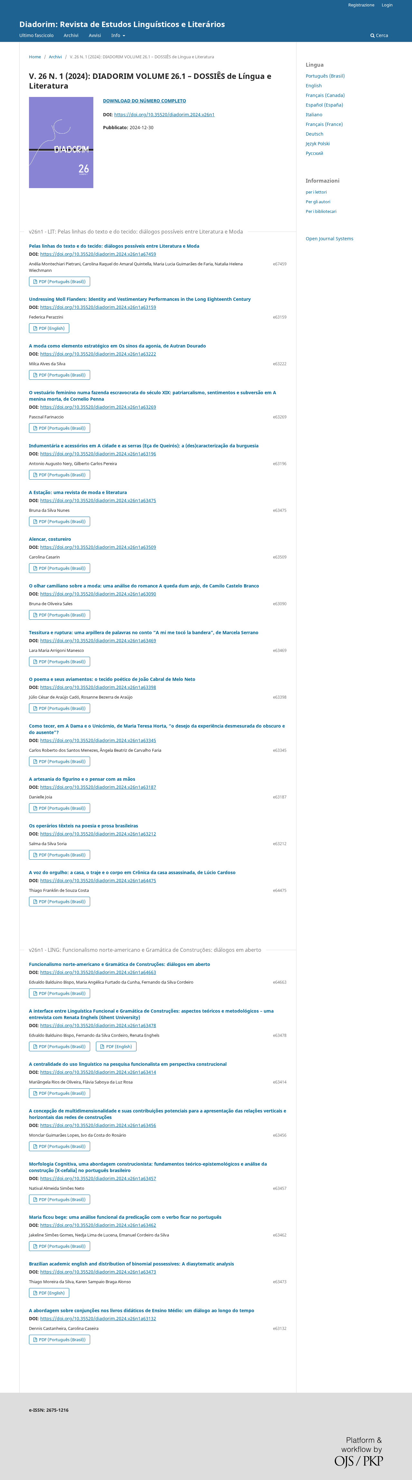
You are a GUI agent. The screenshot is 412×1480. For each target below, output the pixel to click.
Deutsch (314, 134)
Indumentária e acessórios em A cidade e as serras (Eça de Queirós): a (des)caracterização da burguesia (143, 446)
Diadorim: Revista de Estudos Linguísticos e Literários (122, 24)
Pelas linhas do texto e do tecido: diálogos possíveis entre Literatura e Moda (114, 246)
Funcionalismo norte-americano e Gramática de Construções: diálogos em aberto (119, 964)
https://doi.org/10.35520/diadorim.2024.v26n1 (164, 114)
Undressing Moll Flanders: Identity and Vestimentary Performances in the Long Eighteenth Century (140, 299)
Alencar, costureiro (50, 539)
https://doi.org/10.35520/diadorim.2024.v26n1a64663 (98, 972)
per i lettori (316, 192)
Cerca (381, 35)
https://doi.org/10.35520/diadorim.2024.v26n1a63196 (98, 454)
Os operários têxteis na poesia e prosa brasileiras (83, 826)
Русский (314, 153)
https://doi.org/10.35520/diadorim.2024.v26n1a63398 (98, 687)
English (314, 85)
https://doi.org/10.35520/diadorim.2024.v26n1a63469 (98, 640)
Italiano (314, 114)
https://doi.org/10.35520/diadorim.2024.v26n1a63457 (98, 1178)
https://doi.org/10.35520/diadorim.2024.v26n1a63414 (98, 1072)
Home (35, 57)
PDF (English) (51, 328)
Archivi (71, 35)
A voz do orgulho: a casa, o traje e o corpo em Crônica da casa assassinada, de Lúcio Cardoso (132, 872)
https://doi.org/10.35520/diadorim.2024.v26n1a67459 (98, 254)
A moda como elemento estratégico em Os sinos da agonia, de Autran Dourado (117, 346)
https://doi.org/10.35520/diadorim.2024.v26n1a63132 (98, 1318)
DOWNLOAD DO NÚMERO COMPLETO (144, 101)
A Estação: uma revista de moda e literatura (78, 492)
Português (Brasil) (325, 76)
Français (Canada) (325, 95)
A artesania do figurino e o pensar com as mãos (82, 779)
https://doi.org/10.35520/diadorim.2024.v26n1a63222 (98, 354)
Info (116, 35)
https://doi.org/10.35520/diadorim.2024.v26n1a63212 (98, 834)
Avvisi (95, 35)
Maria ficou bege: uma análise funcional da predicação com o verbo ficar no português (125, 1217)
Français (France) (324, 124)
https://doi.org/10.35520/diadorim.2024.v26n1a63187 (98, 787)
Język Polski (318, 143)
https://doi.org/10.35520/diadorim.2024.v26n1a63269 (98, 407)
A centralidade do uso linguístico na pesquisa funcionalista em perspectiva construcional (128, 1064)
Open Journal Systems (329, 238)
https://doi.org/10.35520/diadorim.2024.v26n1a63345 (98, 740)
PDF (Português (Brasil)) (62, 281)
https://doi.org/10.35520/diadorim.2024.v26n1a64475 (98, 880)
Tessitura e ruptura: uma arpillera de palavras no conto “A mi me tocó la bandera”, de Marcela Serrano (143, 632)
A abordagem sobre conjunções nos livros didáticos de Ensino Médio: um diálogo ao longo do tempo (141, 1310)
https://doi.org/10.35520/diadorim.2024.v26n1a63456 (98, 1125)
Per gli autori (318, 202)
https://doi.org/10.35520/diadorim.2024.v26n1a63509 (98, 547)
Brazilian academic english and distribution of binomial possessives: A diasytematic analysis (131, 1264)
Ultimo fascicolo (36, 35)
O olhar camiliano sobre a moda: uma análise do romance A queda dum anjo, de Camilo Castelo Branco (144, 586)
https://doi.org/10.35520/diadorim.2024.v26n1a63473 (98, 1272)
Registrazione (361, 5)
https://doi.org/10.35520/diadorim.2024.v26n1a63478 (98, 1025)
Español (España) (324, 105)
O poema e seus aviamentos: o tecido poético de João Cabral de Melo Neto (112, 679)
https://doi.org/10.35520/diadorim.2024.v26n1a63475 (98, 500)
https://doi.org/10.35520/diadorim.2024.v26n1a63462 (98, 1225)
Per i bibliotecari (321, 211)
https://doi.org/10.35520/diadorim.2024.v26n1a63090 (98, 594)
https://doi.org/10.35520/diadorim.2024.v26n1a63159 (98, 307)
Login (387, 5)
